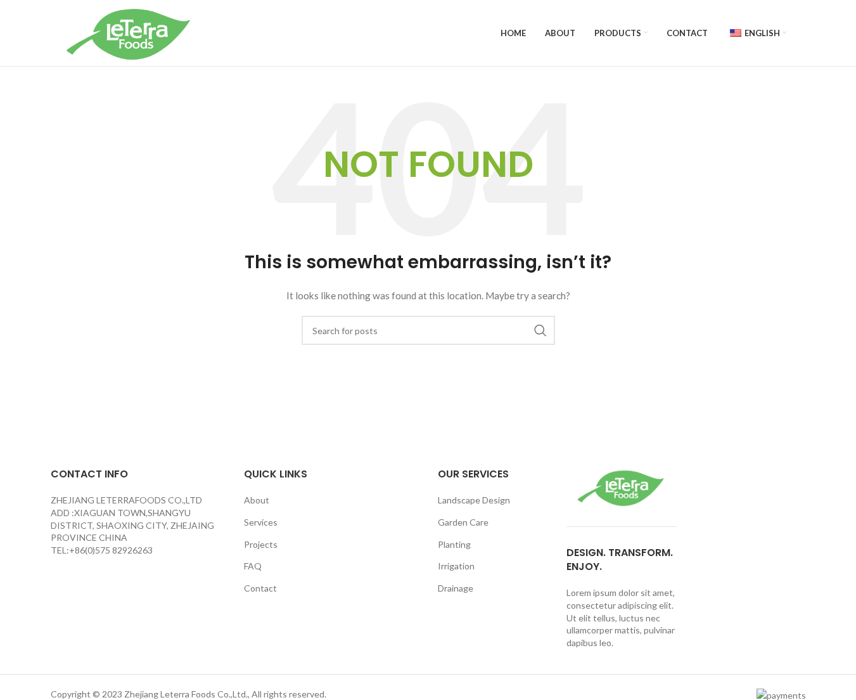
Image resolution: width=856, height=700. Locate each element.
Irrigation (456, 566)
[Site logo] (130, 32)
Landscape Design (474, 500)
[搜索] (540, 330)
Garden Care (463, 522)
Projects (261, 544)
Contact (260, 588)
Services (261, 522)
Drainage (455, 588)
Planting (454, 544)
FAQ (253, 566)
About (256, 500)
